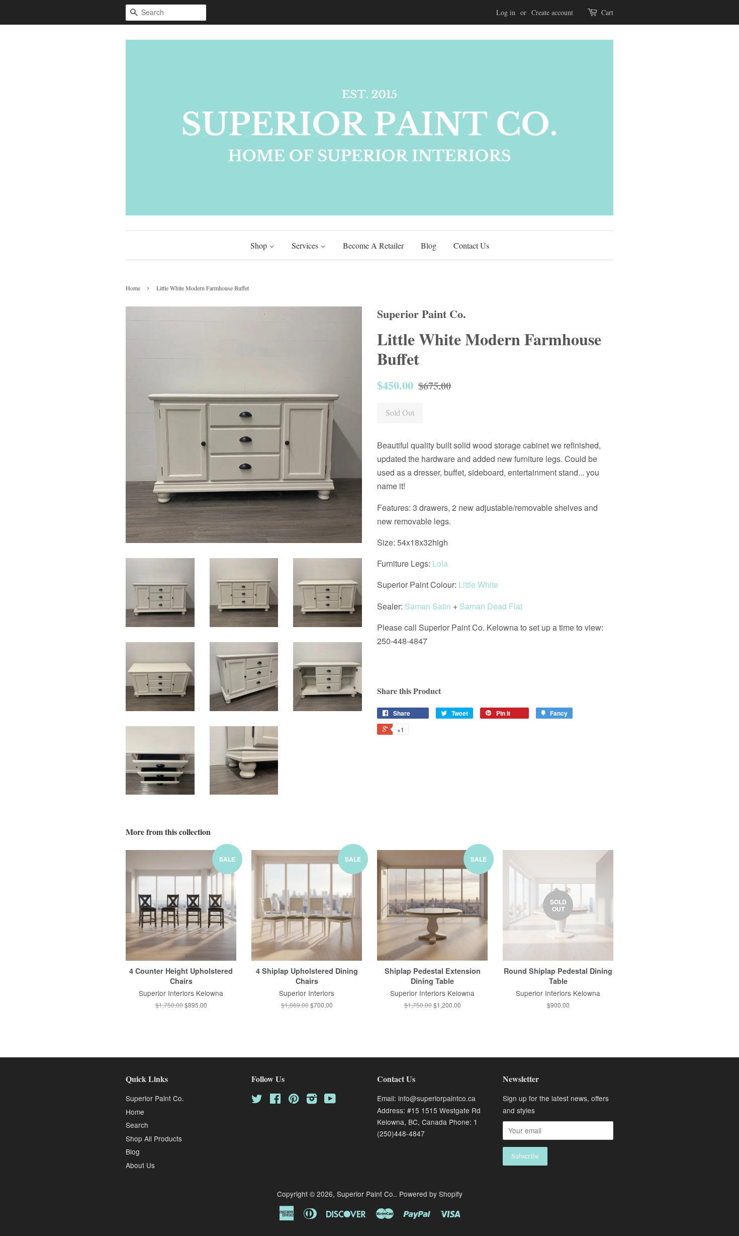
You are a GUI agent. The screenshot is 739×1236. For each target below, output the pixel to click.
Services (306, 245)
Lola (440, 563)
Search (137, 1125)
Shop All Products (154, 1138)
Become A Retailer (373, 245)
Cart (607, 12)
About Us (140, 1165)
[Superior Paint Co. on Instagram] (311, 1100)
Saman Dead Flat (490, 606)
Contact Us (471, 245)
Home (133, 288)
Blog (428, 245)
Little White (478, 584)
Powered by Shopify (431, 1194)
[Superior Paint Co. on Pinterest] (293, 1100)
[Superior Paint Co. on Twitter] (256, 1100)
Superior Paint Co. (155, 1098)
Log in (505, 12)
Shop (259, 245)
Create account (552, 12)
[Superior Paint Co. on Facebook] (275, 1100)
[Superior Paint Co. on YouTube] (330, 1100)
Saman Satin (428, 606)
